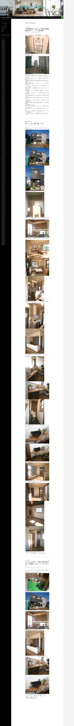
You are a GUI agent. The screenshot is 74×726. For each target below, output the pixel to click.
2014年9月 (3, 155)
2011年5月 (3, 203)
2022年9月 (3, 52)
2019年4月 (3, 89)
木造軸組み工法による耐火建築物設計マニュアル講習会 (37, 30)
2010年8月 (3, 214)
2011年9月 (3, 198)
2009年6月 (3, 231)
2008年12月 (3, 238)
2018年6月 (3, 100)
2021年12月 (3, 59)
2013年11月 (3, 167)
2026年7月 (3, 40)
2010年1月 (3, 222)
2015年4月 (3, 146)
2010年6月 (3, 216)
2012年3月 (3, 191)
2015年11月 (3, 138)
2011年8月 (3, 199)
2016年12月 (3, 122)
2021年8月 (3, 64)
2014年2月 (3, 163)
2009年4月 (3, 233)
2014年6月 (3, 158)
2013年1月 (3, 179)
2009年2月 (3, 236)
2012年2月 (3, 192)
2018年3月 (3, 104)
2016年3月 (3, 133)
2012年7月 (3, 186)
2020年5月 (3, 76)
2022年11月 (3, 51)
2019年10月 (3, 82)
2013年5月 (3, 174)
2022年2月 (3, 57)
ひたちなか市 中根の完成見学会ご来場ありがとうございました (37, 564)
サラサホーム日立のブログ (7, 17)
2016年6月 (3, 129)
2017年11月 (3, 109)
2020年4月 (3, 77)
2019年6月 (3, 87)
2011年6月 (3, 202)
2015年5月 (3, 145)
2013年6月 (3, 173)
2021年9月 (3, 63)
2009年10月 (3, 226)
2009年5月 (3, 232)
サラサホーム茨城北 (43, 17)
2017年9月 (3, 111)
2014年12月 (3, 151)
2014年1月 (3, 164)
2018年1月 (3, 106)
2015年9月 (3, 140)
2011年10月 (3, 197)
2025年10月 (3, 42)
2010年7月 (3, 215)
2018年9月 (3, 98)
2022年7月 (3, 53)
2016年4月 (3, 132)
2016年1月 (3, 135)
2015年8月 (3, 141)
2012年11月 (3, 181)
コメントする (40, 32)
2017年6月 (3, 115)
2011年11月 (3, 196)
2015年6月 (3, 144)
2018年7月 (3, 99)
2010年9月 (3, 213)
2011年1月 (3, 208)
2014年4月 (3, 161)
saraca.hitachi (34, 32)
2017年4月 (3, 117)
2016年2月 (3, 134)
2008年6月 (3, 244)
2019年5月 (3, 88)
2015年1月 (3, 150)
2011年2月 (3, 207)
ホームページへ (31, 17)
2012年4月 (3, 190)
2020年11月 (3, 71)
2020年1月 (3, 81)
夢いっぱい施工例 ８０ (34, 123)
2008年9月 (3, 242)
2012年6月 (3, 187)
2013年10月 (3, 168)
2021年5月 (3, 65)
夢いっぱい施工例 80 (28, 121)
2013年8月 (3, 170)
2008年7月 (3, 243)
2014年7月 (3, 157)
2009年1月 (3, 237)
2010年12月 (3, 209)
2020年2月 (3, 80)
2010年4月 (3, 219)
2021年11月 (3, 60)
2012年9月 (3, 184)
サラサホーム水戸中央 (37, 17)
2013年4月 (3, 175)
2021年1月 (3, 69)
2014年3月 (3, 162)
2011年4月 (3, 204)
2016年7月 (3, 128)
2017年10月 (3, 110)
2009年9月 (3, 227)
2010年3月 (3, 220)
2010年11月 (3, 210)
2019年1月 (3, 93)
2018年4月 (3, 103)
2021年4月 (3, 66)
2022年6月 (3, 54)
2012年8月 (3, 185)
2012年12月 (3, 180)
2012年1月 (3, 193)
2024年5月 (3, 47)
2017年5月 (3, 116)
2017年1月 (3, 121)
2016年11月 (3, 123)
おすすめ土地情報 (50, 17)
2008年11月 (3, 239)
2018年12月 (3, 94)
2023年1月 (3, 48)
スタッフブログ (27, 560)
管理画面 (59, 17)
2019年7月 (3, 86)
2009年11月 (3, 225)
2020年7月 (3, 74)
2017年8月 (3, 112)
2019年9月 (3, 83)
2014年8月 (3, 156)
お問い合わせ (55, 17)
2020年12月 (3, 70)
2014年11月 (3, 152)
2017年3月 (3, 118)
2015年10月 (3, 139)
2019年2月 (3, 92)
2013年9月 (3, 169)
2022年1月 (3, 58)
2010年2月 (3, 221)
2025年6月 (3, 46)
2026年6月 (3, 41)
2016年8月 (3, 127)
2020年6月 (3, 75)
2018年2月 (3, 105)
